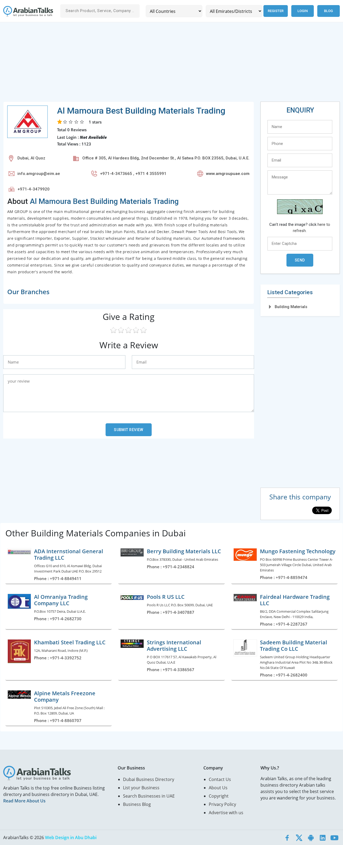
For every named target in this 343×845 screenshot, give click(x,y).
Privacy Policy (222, 804)
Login (302, 11)
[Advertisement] (164, 64)
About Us (218, 788)
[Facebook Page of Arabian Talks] (287, 837)
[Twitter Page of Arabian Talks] (299, 837)
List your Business (141, 788)
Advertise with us (226, 813)
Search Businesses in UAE (149, 796)
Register (276, 11)
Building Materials (291, 307)
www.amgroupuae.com (227, 173)
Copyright (219, 796)
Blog (328, 11)
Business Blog (137, 804)
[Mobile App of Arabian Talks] (310, 837)
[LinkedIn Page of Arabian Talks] (322, 837)
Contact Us (220, 779)
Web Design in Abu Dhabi (70, 837)
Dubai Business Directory (148, 779)
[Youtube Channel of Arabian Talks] (334, 837)
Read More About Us (24, 801)
